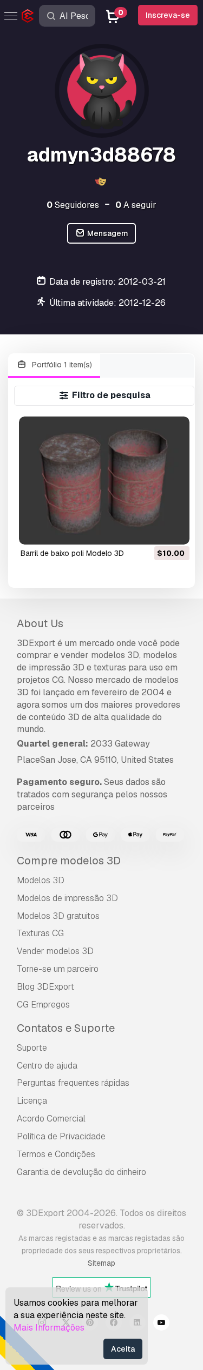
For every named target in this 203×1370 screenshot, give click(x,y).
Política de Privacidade (61, 1136)
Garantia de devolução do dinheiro (81, 1172)
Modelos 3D (40, 880)
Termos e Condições (56, 1154)
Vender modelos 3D (55, 951)
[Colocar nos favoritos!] (174, 529)
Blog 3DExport (45, 986)
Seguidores (73, 205)
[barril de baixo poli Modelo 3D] (104, 480)
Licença (32, 1100)
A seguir (135, 205)
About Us (40, 623)
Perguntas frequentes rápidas (73, 1083)
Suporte (32, 1047)
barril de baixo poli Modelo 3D (72, 553)
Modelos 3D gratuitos (58, 916)
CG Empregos (43, 1004)
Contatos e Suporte (66, 1028)
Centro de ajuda (47, 1065)
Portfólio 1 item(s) (61, 365)
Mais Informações (49, 1327)
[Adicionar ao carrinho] (151, 529)
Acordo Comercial (51, 1118)
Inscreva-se (168, 15)
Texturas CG (40, 933)
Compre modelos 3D (69, 861)
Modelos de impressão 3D (67, 898)
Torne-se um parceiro (58, 969)
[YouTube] (161, 1324)
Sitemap (101, 1263)
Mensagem (107, 233)
